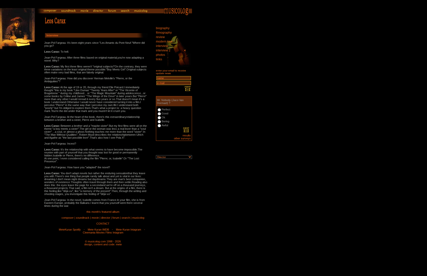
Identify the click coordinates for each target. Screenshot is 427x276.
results (187, 135)
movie (95, 217)
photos (160, 55)
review (160, 37)
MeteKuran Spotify (70, 229)
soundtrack (82, 217)
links (159, 59)
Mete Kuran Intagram (128, 229)
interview (162, 46)
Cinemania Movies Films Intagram (103, 232)
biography (163, 28)
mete (119, 244)
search (126, 217)
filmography (164, 32)
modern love (164, 41)
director (105, 217)
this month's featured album (102, 211)
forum (115, 217)
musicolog (138, 217)
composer (68, 217)
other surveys (182, 138)
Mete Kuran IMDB (98, 229)
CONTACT (102, 223)
